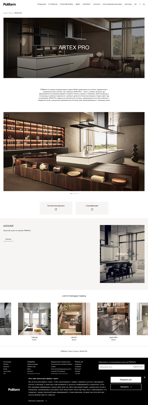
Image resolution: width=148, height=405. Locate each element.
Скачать (8, 239)
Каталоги (30, 371)
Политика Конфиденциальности (61, 369)
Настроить (124, 387)
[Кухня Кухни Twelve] (34, 319)
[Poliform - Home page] (9, 4)
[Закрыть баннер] (144, 377)
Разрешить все (126, 380)
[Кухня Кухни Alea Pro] (113, 319)
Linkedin (77, 373)
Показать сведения (36, 401)
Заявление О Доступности (59, 373)
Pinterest (78, 369)
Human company (32, 364)
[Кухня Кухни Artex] (74, 319)
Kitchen (5, 364)
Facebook (78, 366)
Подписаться (138, 367)
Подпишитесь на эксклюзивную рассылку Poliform (117, 362)
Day (4, 373)
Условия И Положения (58, 371)
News (29, 369)
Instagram (78, 364)
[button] (7, 306)
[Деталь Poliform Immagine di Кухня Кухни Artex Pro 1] (7, 116)
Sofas (5, 369)
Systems (6, 366)
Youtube (77, 371)
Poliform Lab (31, 366)
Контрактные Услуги (33, 373)
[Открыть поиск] (144, 4)
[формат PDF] (122, 254)
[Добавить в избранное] (140, 4)
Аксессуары (7, 371)
